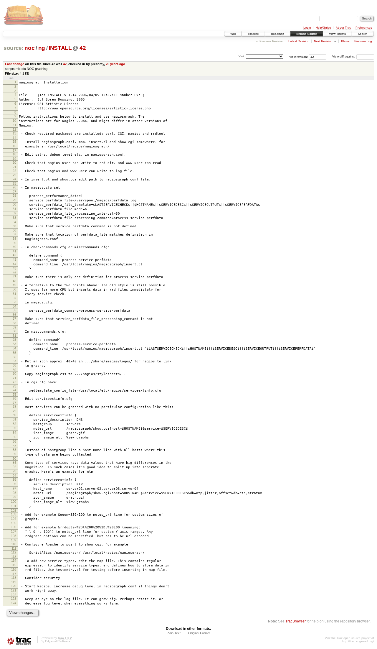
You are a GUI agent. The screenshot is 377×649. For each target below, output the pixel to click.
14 (14, 137)
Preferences (363, 27)
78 (14, 406)
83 (14, 428)
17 (14, 150)
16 (14, 146)
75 (14, 394)
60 (14, 331)
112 (13, 552)
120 (13, 586)
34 (14, 222)
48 (14, 281)
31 (14, 209)
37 (14, 234)
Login (307, 27)
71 (14, 378)
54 (14, 306)
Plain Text (174, 633)
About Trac (343, 27)
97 (14, 488)
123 (13, 598)
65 (14, 352)
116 (13, 569)
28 (14, 195)
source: (14, 48)
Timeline (253, 33)
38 (14, 238)
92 (14, 467)
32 (14, 213)
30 (14, 204)
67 (14, 361)
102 (13, 510)
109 (13, 540)
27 (14, 191)
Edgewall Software (57, 641)
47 (14, 276)
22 (14, 170)
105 (13, 523)
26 (14, 187)
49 (14, 285)
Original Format (199, 633)
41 (14, 251)
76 (14, 398)
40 (14, 247)
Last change (14, 64)
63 (14, 344)
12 (14, 129)
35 (14, 226)
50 (14, 289)
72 (14, 382)
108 (13, 536)
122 (13, 595)
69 (14, 370)
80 (14, 415)
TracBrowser (295, 621)
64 (14, 348)
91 (14, 462)
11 (14, 125)
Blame (345, 41)
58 (14, 323)
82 (14, 423)
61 (14, 335)
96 (14, 484)
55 (14, 310)
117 (13, 574)
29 (14, 200)
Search (363, 33)
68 (14, 365)
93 (14, 471)
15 (14, 141)
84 (14, 432)
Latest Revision (298, 41)
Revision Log (363, 41)
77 (14, 403)
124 (13, 603)
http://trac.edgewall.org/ (358, 641)
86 (14, 441)
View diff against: (344, 56)
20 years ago (115, 64)
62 (14, 339)
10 (14, 120)
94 (14, 475)
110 (13, 544)
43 (14, 259)
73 (14, 386)
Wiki (233, 33)
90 (14, 458)
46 (14, 273)
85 (14, 437)
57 (14, 318)
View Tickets (337, 33)
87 (14, 446)
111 (13, 548)
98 (14, 492)
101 (13, 506)
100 (13, 501)
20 (14, 162)
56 (14, 314)
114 (13, 560)
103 (13, 514)
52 (14, 298)
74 (14, 390)
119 (13, 582)
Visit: (242, 56)
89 (14, 454)
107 (13, 531)
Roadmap (277, 33)
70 (14, 373)
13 (14, 133)
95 (14, 479)
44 (14, 264)
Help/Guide (323, 27)
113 (13, 556)
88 (14, 449)
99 (14, 497)
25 (14, 183)
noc (29, 48)
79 (14, 411)
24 (14, 179)
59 (14, 327)
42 (83, 48)
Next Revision (323, 41)
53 (14, 302)
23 (14, 175)
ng (41, 48)
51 (14, 293)
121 (13, 590)
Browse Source (306, 33)
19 (14, 158)
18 (14, 154)
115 (13, 565)
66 (14, 357)
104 (13, 518)
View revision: (298, 56)
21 (14, 167)
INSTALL (60, 48)
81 (14, 419)
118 (13, 577)
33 (14, 217)
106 (13, 527)
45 (14, 268)
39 (14, 243)
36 (14, 230)
